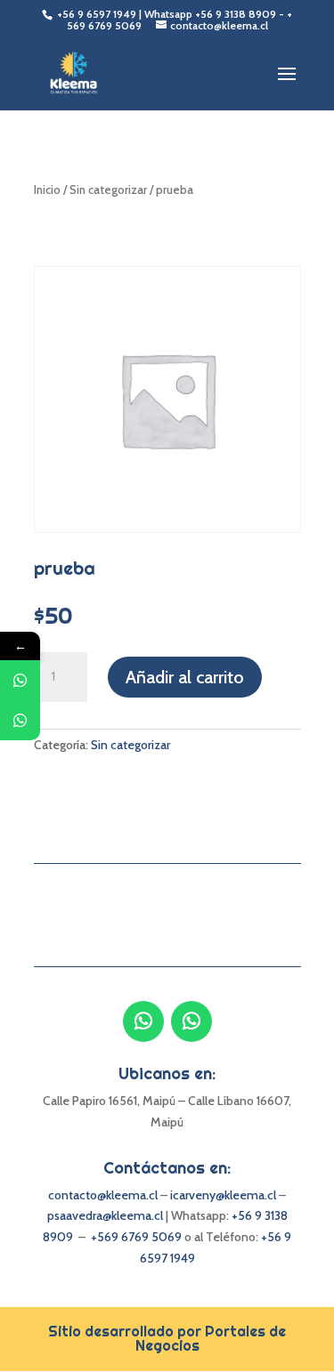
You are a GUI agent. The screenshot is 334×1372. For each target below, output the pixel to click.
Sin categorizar (108, 190)
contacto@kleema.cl (103, 1195)
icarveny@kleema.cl (224, 1195)
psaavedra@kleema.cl (105, 1215)
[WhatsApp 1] (20, 680)
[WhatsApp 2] (20, 720)
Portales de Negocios (211, 1338)
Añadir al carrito (185, 677)
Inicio (47, 190)
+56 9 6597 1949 (98, 13)
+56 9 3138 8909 (235, 13)
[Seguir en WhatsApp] (143, 1021)
